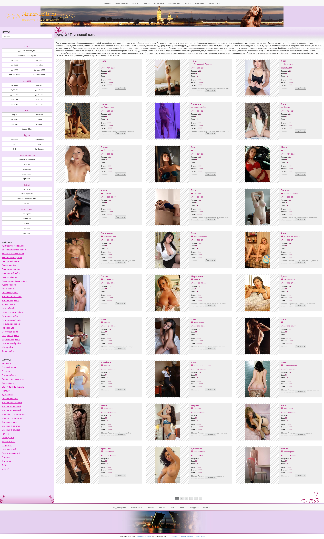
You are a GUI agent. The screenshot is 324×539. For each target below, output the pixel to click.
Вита (283, 61)
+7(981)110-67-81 (288, 369)
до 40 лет (39, 94)
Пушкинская (109, 107)
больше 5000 (39, 69)
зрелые (39, 85)
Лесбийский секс (10, 398)
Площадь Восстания (202, 365)
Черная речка (289, 451)
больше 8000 (14, 74)
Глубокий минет (9, 367)
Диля (284, 276)
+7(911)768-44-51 (288, 197)
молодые (14, 85)
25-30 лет (14, 104)
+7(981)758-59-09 (108, 111)
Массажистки (174, 3)
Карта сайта (200, 536)
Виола (104, 276)
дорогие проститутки (27, 50)
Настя (104, 104)
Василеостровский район (14, 249)
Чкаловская (288, 64)
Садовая (197, 193)
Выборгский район (10, 261)
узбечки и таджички (27, 159)
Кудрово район (9, 284)
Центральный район (11, 343)
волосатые (27, 189)
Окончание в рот (9, 421)
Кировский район (10, 277)
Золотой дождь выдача (13, 386)
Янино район (8, 351)
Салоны (146, 3)
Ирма (104, 190)
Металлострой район (12, 296)
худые (14, 114)
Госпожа (6, 371)
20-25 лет (14, 99)
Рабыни (5, 433)
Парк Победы (289, 279)
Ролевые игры (8, 441)
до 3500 (39, 65)
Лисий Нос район (10, 292)
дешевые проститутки (27, 55)
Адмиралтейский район (13, 245)
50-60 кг (39, 119)
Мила (104, 405)
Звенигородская (200, 236)
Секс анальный (9, 449)
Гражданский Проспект (203, 64)
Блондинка (27, 213)
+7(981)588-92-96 (108, 154)
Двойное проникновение (13, 379)
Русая (26, 223)
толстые (39, 114)
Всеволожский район (12, 257)
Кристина (106, 448)
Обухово (107, 193)
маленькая (39, 139)
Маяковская (199, 279)
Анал (172, 507)
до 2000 (14, 65)
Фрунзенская (109, 279)
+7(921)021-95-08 (198, 369)
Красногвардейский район (14, 280)
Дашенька (196, 448)
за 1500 (39, 60)
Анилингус (7, 363)
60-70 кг (14, 124)
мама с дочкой (27, 193)
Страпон (6, 457)
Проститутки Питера (143, 536)
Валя (284, 319)
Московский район (10, 300)
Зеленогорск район (11, 269)
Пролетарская (199, 451)
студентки (14, 89)
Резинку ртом (8, 437)
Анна (284, 104)
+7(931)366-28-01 (198, 67)
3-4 (14, 149)
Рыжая (27, 228)
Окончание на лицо (11, 429)
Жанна (284, 448)
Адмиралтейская (201, 107)
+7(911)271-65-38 (198, 154)
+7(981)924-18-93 (108, 240)
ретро (26, 203)
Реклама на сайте (186, 536)
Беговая (287, 107)
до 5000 (14, 69)
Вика (193, 319)
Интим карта (214, 3)
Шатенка (26, 233)
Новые (107, 3)
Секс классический (11, 453)
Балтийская (288, 408)
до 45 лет (39, 99)
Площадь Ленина (291, 193)
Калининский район (11, 273)
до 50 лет (39, 104)
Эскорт (135, 3)
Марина (195, 405)
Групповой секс (9, 375)
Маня (284, 147)
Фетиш (5, 464)
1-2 (14, 144)
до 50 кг (14, 119)
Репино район (8, 327)
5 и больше (39, 149)
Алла (194, 362)
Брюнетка (27, 218)
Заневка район (9, 265)
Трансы (187, 3)
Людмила (196, 104)
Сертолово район (10, 331)
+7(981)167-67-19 (108, 369)
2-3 (39, 144)
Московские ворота (292, 236)
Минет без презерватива (13, 414)
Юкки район (7, 347)
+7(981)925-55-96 (108, 412)
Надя (104, 61)
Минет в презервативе (12, 418)
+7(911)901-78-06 (108, 455)
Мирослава (197, 276)
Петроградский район (12, 319)
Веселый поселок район (13, 253)
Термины (207, 507)
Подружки (199, 3)
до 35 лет (39, 89)
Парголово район (10, 316)
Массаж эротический (11, 406)
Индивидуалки (121, 3)
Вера (283, 405)
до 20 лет (14, 94)
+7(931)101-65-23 (108, 67)
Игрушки (6, 390)
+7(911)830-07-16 (288, 240)
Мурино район (8, 304)
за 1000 (14, 60)
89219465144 (286, 67)
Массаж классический (12, 402)
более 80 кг (27, 129)
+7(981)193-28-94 (198, 283)
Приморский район (11, 323)
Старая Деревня (290, 365)
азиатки (27, 164)
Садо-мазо (159, 3)
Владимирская (110, 236)
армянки (26, 178)
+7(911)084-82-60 (198, 111)
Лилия (104, 147)
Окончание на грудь (11, 425)
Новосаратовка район (12, 312)
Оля (193, 147)
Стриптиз (6, 460)
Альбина (106, 362)
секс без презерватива (26, 198)
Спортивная (109, 451)
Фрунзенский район (11, 339)
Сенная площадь (111, 150)
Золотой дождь (9, 382)
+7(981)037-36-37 (108, 197)
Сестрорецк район (10, 335)
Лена (193, 190)
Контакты (174, 536)
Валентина (107, 233)
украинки (27, 169)
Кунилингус (7, 394)
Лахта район (8, 288)
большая (14, 139)
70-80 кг (39, 124)
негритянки (27, 173)
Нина (194, 61)
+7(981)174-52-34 (288, 111)
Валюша (285, 190)
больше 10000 (39, 74)
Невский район (9, 308)
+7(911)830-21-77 (198, 455)
